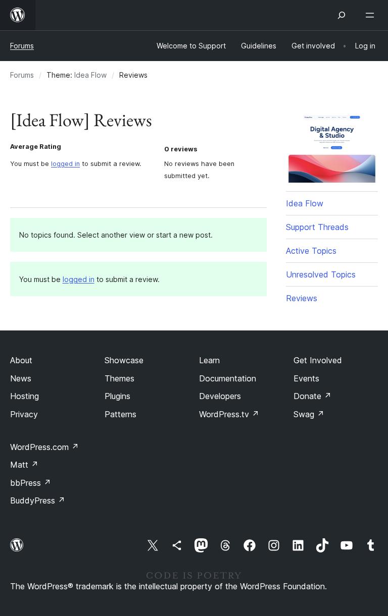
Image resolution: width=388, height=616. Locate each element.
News (20, 378)
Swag (309, 414)
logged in (65, 163)
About (21, 360)
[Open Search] (341, 15)
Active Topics (311, 251)
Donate (312, 396)
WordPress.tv (229, 414)
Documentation (227, 378)
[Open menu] (372, 15)
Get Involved (318, 360)
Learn (209, 360)
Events (306, 378)
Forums (22, 45)
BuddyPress (37, 500)
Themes (119, 378)
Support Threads (317, 227)
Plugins (117, 396)
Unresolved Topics (321, 274)
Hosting (24, 396)
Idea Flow (90, 75)
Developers (220, 396)
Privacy (24, 414)
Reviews (301, 298)
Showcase (124, 360)
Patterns (120, 414)
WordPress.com (44, 447)
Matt (24, 465)
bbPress (30, 483)
